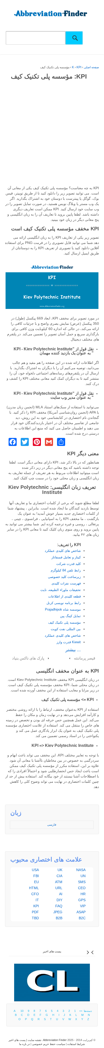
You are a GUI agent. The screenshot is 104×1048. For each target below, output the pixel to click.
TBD (35, 918)
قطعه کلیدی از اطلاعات (64, 596)
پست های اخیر (52, 951)
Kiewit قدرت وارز (69, 642)
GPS (82, 900)
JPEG (57, 912)
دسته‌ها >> (85, 1010)
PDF (35, 912)
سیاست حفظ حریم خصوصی (48, 1043)
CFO (35, 894)
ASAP (81, 912)
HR (83, 894)
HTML (34, 888)
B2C (82, 918)
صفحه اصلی (91, 67)
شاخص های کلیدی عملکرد (63, 551)
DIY (59, 900)
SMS (82, 882)
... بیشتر (73, 649)
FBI (36, 876)
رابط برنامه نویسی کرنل (63, 603)
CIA (59, 876)
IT (37, 900)
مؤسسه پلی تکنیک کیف (64, 622)
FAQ (58, 906)
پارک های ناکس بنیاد (28, 658)
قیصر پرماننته (84, 658)
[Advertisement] (52, 133)
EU (36, 882)
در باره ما (24, 1043)
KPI (78, 67)
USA (35, 870)
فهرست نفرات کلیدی (66, 583)
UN (83, 876)
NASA (81, 870)
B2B (59, 918)
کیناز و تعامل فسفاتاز (66, 557)
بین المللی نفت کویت (66, 629)
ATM (58, 882)
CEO (82, 888)
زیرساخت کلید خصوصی (64, 577)
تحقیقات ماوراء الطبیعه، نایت (60, 590)
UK (60, 870)
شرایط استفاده (76, 1043)
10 (21, 1010)
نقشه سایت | (33, 1039)
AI (60, 894)
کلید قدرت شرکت (68, 564)
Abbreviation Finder (55, 1039)
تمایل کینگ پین (70, 616)
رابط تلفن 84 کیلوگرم (66, 570)
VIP (83, 906)
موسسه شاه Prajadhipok (63, 609)
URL (58, 888)
